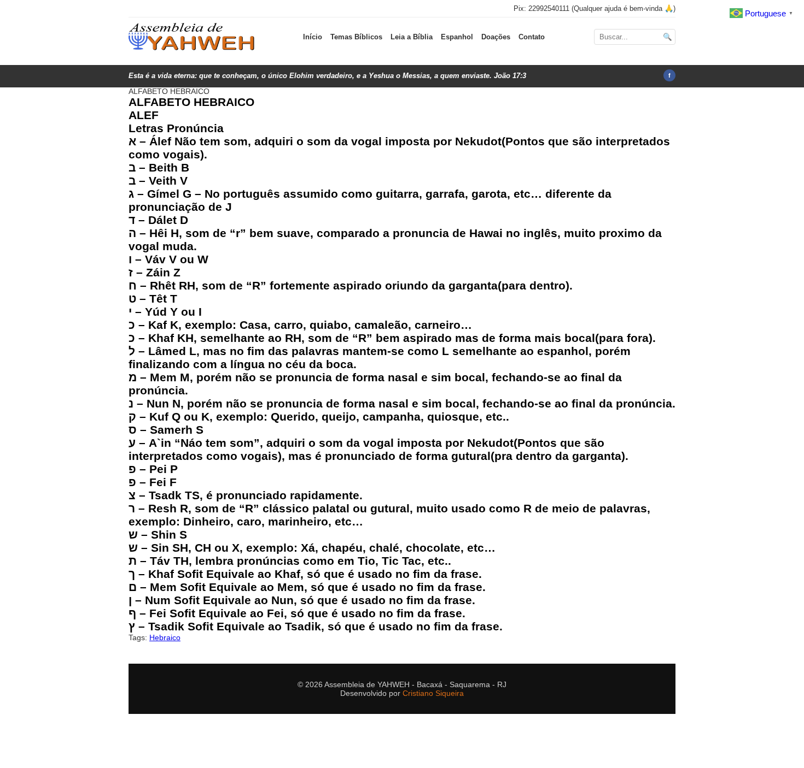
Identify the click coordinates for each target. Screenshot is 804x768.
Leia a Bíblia (412, 37)
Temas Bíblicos (356, 37)
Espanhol (457, 37)
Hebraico (164, 637)
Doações (495, 37)
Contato (531, 37)
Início (312, 37)
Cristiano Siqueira (433, 693)
